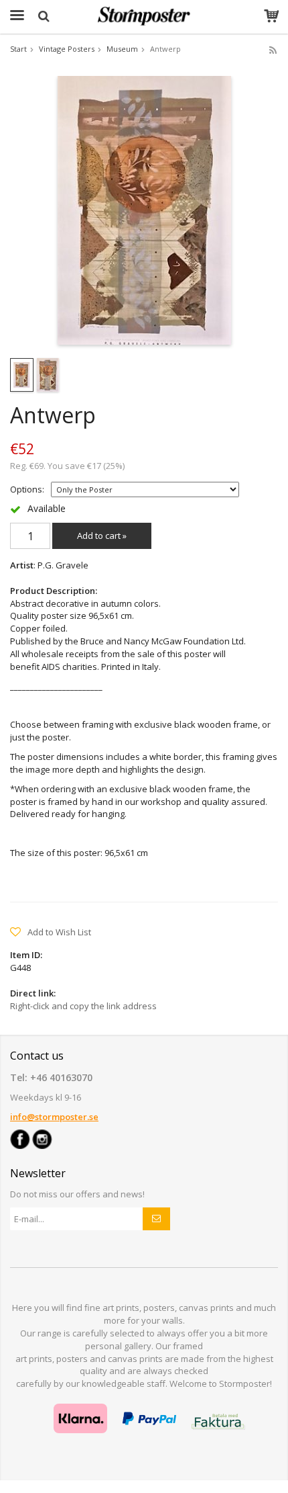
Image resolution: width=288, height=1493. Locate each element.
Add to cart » (102, 535)
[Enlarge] (144, 210)
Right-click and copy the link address (83, 1006)
